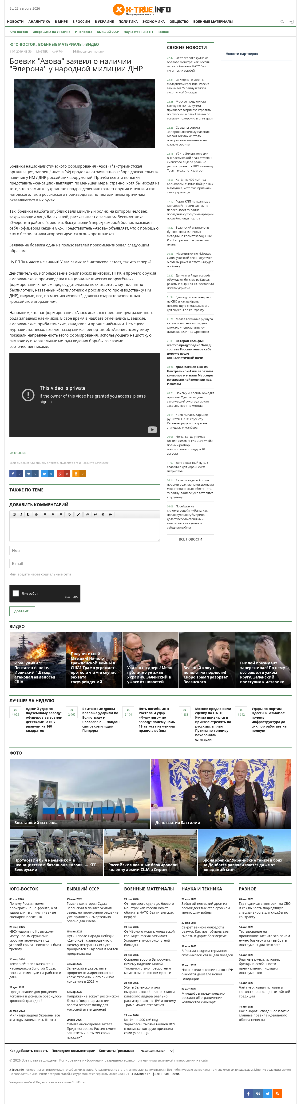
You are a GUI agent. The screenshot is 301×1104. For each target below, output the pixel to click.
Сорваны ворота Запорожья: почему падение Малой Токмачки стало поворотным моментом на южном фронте (188, 135)
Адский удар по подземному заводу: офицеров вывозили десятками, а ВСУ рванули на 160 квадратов (44, 719)
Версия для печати (90, 51)
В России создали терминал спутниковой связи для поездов (207, 952)
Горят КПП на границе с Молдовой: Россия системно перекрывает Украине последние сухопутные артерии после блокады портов (190, 209)
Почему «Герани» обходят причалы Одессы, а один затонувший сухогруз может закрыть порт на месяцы (190, 399)
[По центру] (53, 514)
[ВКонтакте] (258, 1093)
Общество (179, 21)
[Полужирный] (14, 514)
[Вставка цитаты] (95, 514)
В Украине (104, 21)
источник (18, 452)
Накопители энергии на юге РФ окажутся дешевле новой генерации (207, 974)
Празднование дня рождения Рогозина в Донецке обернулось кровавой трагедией (35, 996)
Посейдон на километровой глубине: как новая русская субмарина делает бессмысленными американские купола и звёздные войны (187, 516)
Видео (92, 44)
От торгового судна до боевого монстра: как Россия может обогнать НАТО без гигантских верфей (188, 64)
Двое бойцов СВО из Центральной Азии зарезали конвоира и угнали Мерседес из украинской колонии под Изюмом (190, 375)
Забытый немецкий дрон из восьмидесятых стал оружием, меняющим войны (206, 908)
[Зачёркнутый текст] (36, 514)
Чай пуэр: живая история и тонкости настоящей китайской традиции (264, 991)
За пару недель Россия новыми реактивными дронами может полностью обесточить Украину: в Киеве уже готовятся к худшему (190, 488)
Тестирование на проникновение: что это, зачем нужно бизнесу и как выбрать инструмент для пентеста (264, 938)
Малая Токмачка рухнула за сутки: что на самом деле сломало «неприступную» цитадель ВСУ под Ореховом (190, 325)
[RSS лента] (277, 1093)
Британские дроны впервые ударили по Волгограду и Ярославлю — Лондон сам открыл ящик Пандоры (100, 719)
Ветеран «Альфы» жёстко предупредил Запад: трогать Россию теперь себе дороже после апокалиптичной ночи (189, 349)
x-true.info (16, 1069)
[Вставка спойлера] (111, 514)
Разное (163, 32)
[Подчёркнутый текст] (28, 514)
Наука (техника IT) (138, 32)
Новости (15, 21)
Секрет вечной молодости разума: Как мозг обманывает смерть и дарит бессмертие (206, 931)
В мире (61, 21)
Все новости (190, 539)
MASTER (42, 51)
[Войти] (291, 21)
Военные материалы (213, 21)
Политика (128, 21)
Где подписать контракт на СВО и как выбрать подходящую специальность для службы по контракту (189, 303)
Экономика (154, 21)
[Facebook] (248, 1093)
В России (81, 21)
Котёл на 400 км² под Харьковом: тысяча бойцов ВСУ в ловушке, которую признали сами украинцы (190, 185)
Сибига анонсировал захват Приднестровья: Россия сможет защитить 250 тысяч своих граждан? (92, 1030)
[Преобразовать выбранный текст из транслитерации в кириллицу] (103, 514)
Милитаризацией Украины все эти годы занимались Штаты (34, 1017)
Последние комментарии (73, 1050)
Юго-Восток (18, 32)
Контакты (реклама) (116, 1050)
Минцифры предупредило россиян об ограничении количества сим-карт (203, 997)
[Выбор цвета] (79, 514)
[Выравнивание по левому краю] (45, 514)
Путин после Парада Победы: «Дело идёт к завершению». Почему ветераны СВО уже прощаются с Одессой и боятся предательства (92, 945)
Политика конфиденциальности (155, 1074)
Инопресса (83, 32)
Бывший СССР (108, 32)
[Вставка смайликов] (70, 514)
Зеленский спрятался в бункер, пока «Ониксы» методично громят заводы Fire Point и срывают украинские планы (189, 235)
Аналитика (39, 21)
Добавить (22, 611)
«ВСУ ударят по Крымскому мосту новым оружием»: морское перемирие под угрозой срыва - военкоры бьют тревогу (35, 940)
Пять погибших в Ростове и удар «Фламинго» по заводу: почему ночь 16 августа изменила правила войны (157, 719)
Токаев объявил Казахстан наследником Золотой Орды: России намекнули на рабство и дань (35, 970)
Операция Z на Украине (51, 32)
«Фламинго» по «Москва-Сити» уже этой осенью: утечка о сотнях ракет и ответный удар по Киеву (190, 259)
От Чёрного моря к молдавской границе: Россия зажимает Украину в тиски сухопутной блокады (188, 85)
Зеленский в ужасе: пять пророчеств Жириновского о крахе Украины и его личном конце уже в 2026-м (90, 975)
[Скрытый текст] (87, 514)
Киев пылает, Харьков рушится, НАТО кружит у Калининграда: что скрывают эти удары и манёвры (188, 421)
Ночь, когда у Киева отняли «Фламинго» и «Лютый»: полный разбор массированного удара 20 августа (190, 445)
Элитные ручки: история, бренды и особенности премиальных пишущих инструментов (259, 966)
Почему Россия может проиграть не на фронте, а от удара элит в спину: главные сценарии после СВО (33, 910)
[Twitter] (267, 1093)
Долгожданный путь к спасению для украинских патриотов (187, 466)
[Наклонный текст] (21, 514)
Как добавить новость (28, 1050)
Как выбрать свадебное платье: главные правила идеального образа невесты (264, 1015)
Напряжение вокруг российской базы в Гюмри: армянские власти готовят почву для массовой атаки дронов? (93, 1003)
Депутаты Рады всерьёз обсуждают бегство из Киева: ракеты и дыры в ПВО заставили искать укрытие (190, 281)
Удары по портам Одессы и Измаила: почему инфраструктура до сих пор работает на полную (269, 719)
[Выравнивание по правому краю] (61, 514)
